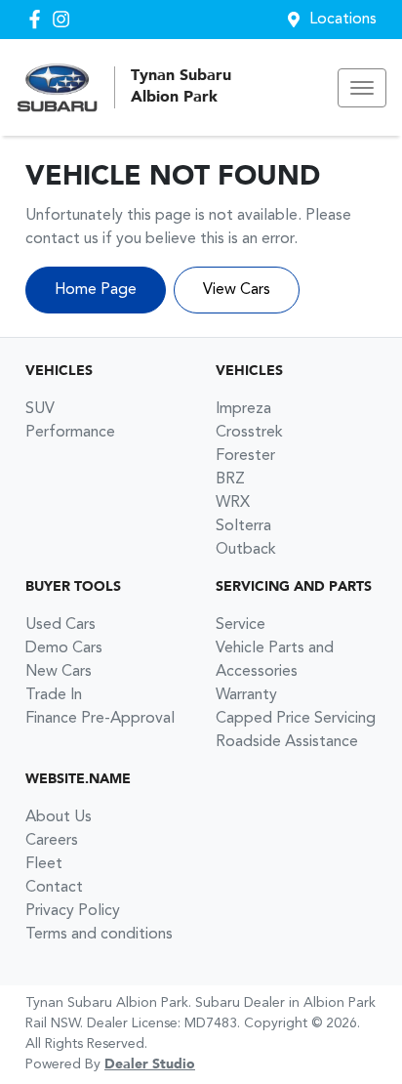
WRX (233, 503)
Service (240, 625)
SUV (40, 409)
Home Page (96, 290)
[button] (362, 87)
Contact (54, 888)
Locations (343, 19)
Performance (70, 432)
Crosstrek (249, 432)
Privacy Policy (72, 911)
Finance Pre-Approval (100, 719)
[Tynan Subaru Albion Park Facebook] (38, 19)
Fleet (43, 864)
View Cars (236, 290)
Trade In (53, 695)
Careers (51, 841)
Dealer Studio (149, 1064)
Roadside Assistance (287, 742)
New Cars (58, 672)
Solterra (243, 526)
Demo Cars (63, 648)
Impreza (243, 409)
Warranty (246, 695)
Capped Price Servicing (296, 719)
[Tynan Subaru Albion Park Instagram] (65, 19)
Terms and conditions (99, 934)
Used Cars (60, 625)
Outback (246, 550)
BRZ (230, 479)
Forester (245, 456)
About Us (58, 817)
